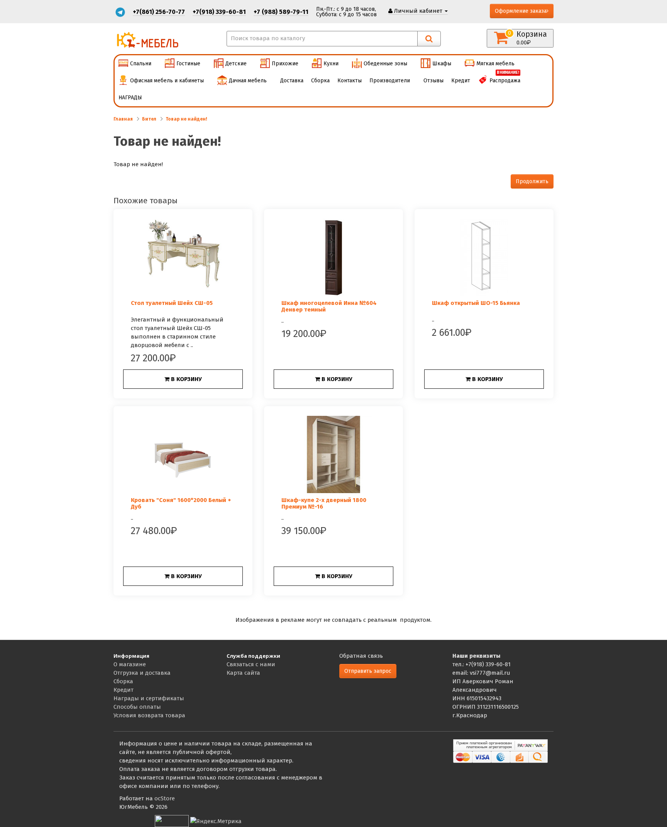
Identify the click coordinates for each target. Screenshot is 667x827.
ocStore (164, 798)
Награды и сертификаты (148, 698)
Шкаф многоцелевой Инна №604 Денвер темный (329, 306)
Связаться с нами (251, 664)
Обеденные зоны (385, 63)
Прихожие (285, 63)
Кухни (331, 63)
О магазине (129, 664)
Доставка (291, 80)
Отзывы (433, 80)
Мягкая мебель (495, 63)
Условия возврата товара (149, 715)
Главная (123, 119)
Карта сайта (243, 672)
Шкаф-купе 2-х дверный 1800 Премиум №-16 (323, 503)
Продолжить (532, 181)
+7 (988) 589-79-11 (281, 11)
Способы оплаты (137, 706)
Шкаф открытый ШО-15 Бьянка (476, 302)
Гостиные (188, 63)
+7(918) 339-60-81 (219, 11)
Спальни (140, 63)
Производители (389, 80)
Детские (236, 63)
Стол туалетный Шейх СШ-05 (172, 302)
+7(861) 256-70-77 (159, 11)
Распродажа (504, 78)
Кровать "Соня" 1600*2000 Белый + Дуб (181, 503)
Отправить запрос (367, 671)
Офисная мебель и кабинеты (167, 80)
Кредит (460, 80)
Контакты (349, 80)
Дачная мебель (248, 80)
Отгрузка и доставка (142, 672)
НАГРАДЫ (130, 97)
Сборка (320, 80)
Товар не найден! (186, 119)
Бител (149, 119)
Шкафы (441, 63)
